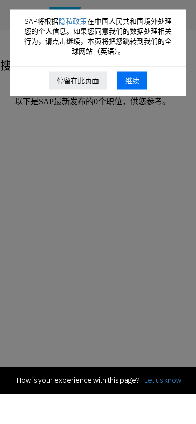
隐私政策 (73, 21)
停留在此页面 (78, 81)
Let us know (162, 380)
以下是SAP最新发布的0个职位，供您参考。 (92, 101)
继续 (132, 81)
